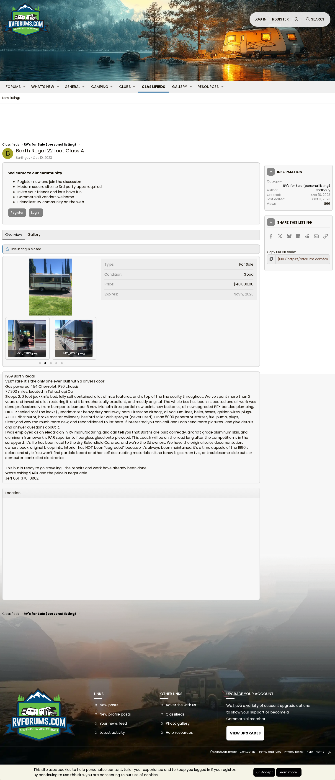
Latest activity (112, 732)
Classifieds (153, 86)
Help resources (179, 732)
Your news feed (113, 723)
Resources (208, 86)
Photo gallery (178, 723)
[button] (24, 87)
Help (310, 752)
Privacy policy (294, 752)
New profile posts (115, 714)
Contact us (247, 752)
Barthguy (23, 157)
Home (320, 752)
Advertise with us (181, 705)
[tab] (40, 363)
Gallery (179, 86)
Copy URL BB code (281, 252)
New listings (11, 97)
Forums (13, 86)
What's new (42, 86)
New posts (109, 705)
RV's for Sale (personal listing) (306, 185)
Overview (13, 234)
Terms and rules (270, 752)
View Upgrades (245, 733)
